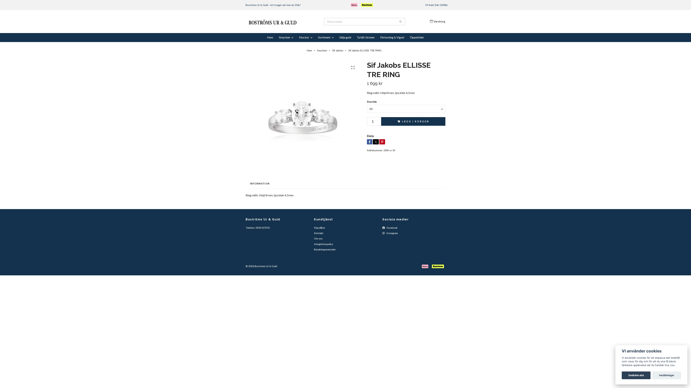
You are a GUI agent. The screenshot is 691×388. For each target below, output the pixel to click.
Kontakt (318, 245)
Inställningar (666, 375)
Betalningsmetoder (325, 261)
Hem (270, 49)
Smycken (284, 49)
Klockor (304, 49)
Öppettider (417, 49)
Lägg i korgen (415, 133)
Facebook (392, 239)
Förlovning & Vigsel (392, 49)
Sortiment (324, 49)
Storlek (372, 114)
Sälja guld (345, 49)
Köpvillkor (319, 239)
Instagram (392, 245)
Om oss (318, 250)
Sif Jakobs (337, 62)
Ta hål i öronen (365, 49)
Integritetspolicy (323, 256)
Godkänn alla (636, 375)
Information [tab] (260, 195)
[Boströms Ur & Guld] (296, 27)
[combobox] (406, 121)
